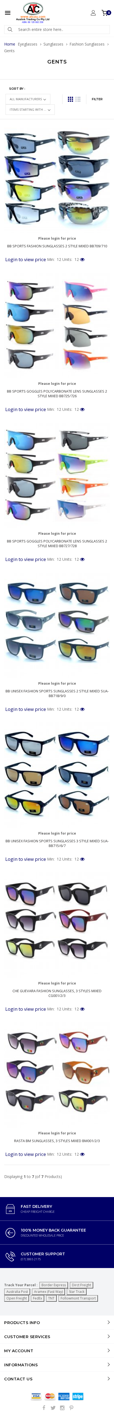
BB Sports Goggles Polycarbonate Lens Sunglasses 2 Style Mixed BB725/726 (57, 393)
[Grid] (70, 99)
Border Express (54, 1285)
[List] (78, 99)
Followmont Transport (78, 1298)
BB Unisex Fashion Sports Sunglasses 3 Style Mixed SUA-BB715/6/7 (57, 843)
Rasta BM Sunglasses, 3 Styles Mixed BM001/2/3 (57, 1141)
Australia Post (17, 1291)
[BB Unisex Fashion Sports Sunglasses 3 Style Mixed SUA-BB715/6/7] (57, 775)
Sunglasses (53, 44)
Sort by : (17, 89)
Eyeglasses (27, 44)
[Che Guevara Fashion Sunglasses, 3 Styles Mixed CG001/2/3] (57, 925)
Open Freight (16, 1298)
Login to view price (25, 259)
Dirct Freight (81, 1285)
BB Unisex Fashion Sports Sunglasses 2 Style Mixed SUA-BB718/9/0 (57, 693)
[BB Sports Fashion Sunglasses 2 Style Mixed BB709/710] (57, 180)
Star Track (76, 1291)
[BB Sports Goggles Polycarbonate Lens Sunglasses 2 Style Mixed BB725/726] (57, 325)
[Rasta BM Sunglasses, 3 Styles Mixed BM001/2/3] (57, 1075)
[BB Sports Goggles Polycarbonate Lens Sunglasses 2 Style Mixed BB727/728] (57, 475)
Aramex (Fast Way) (48, 1291)
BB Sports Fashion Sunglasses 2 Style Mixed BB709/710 (57, 246)
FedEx (37, 1298)
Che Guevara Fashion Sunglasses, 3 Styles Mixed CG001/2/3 (57, 993)
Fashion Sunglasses (87, 44)
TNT (51, 1298)
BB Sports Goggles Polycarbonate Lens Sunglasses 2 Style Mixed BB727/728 (57, 543)
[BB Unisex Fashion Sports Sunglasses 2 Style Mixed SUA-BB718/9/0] (57, 625)
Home (9, 44)
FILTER (97, 99)
